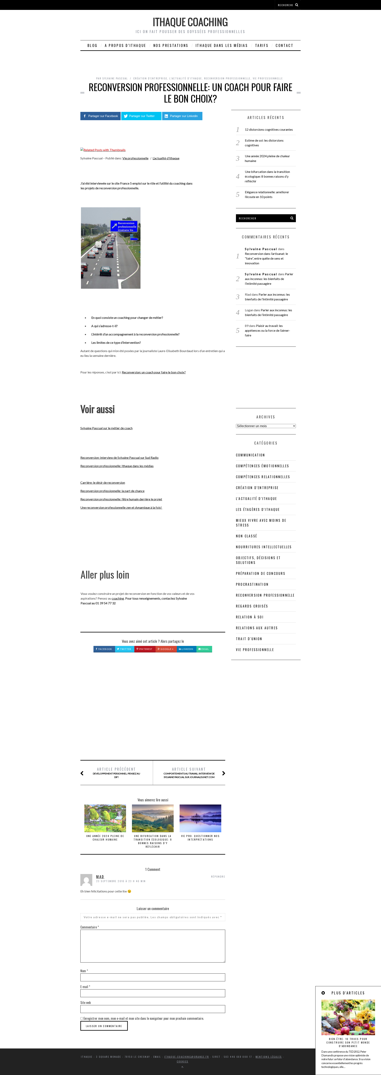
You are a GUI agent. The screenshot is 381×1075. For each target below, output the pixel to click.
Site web (85, 1002)
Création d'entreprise (150, 78)
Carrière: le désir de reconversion (102, 482)
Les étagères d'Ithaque (258, 509)
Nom (84, 970)
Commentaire (89, 927)
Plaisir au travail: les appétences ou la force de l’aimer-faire (267, 330)
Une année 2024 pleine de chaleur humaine (105, 837)
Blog (93, 45)
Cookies (183, 1061)
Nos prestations (171, 45)
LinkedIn (187, 649)
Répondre (218, 876)
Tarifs (262, 45)
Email (205, 649)
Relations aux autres (257, 628)
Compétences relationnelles (263, 476)
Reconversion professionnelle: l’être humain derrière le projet (121, 499)
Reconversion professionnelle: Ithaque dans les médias (117, 466)
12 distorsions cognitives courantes (269, 129)
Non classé (246, 536)
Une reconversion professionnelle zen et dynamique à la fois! (121, 507)
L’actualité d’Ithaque (166, 158)
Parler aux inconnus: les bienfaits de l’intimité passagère (269, 278)
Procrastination (252, 584)
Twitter (125, 649)
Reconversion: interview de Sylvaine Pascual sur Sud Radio (119, 457)
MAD (100, 876)
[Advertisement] (152, 710)
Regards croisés (252, 606)
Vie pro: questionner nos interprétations (200, 837)
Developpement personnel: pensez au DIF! (116, 772)
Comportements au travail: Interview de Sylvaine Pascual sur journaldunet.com (189, 772)
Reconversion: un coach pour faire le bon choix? (154, 372)
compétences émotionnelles (262, 466)
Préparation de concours (261, 573)
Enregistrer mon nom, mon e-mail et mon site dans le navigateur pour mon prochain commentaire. (144, 1018)
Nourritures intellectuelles (264, 547)
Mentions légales (269, 1056)
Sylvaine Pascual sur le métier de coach (106, 428)
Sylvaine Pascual (261, 249)
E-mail (85, 986)
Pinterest (145, 649)
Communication (250, 455)
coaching (118, 598)
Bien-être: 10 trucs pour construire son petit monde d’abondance (348, 1042)
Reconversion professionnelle (227, 78)
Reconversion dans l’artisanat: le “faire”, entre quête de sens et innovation (266, 258)
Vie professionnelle (268, 78)
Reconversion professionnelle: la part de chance (112, 491)
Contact (284, 45)
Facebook (105, 649)
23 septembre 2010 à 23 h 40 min (121, 881)
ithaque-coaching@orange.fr (186, 1056)
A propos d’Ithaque (125, 45)
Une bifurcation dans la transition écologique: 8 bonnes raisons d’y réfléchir (153, 841)
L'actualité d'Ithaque (185, 78)
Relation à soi (250, 617)
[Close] (323, 993)
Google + (167, 649)
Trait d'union (249, 638)
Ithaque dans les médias (222, 45)
